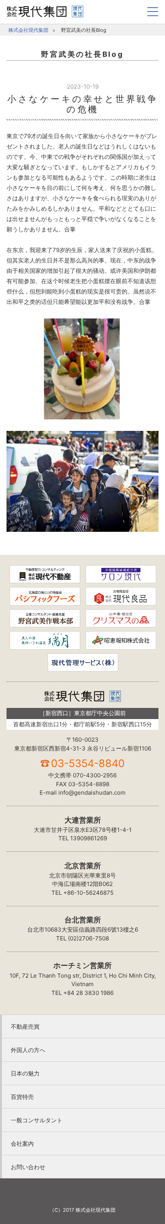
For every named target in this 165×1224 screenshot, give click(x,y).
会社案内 (22, 1143)
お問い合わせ (28, 1167)
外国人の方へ (28, 1050)
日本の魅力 (25, 1073)
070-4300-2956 (95, 775)
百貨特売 (22, 1096)
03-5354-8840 (88, 763)
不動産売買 (25, 1026)
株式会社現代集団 (28, 30)
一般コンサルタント (37, 1120)
